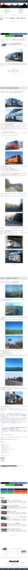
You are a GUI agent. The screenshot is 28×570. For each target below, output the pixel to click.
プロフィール (4, 562)
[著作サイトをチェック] (7, 489)
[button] (18, 36)
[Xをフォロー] (20, 489)
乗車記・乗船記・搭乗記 (14, 562)
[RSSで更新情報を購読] (20, 493)
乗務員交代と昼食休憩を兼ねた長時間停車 (13, 70)
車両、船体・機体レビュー (23, 562)
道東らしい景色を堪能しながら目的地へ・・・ (14, 71)
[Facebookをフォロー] (7, 491)
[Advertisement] (14, 27)
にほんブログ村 (3, 461)
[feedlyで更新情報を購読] (7, 493)
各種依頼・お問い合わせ (14, 563)
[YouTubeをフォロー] (20, 491)
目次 (13, 68)
